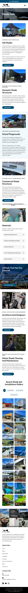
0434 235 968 (15, 1)
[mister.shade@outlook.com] (2, 578)
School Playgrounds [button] (14, 394)
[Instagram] (8, 583)
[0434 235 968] (10, 1)
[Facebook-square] (3, 583)
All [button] (4, 390)
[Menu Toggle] (25, 5)
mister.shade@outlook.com (9, 579)
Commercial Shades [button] (19, 390)
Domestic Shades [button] (10, 390)
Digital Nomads (17, 591)
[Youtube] (6, 583)
